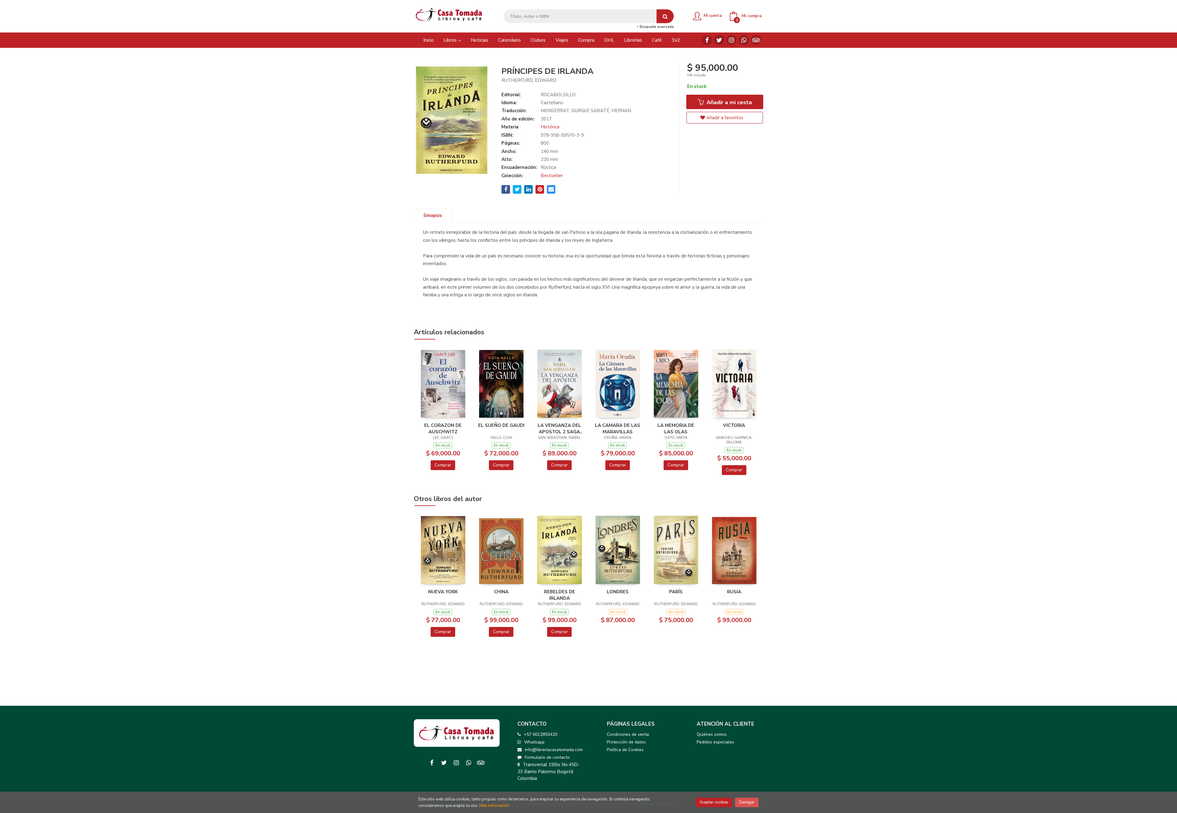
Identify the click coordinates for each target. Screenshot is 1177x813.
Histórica (550, 127)
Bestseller (552, 176)
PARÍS (676, 592)
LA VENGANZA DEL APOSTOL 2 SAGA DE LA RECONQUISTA (559, 428)
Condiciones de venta (628, 734)
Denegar (747, 802)
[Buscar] (665, 16)
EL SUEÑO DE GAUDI (501, 425)
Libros (451, 40)
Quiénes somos (712, 734)
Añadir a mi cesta (728, 102)
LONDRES (618, 592)
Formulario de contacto (547, 757)
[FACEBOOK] (707, 40)
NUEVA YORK (443, 592)
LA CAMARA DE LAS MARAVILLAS (617, 428)
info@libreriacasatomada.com (554, 750)
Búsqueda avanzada (656, 27)
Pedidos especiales (715, 742)
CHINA (501, 592)
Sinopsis (432, 215)
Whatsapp (534, 742)
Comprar (443, 465)
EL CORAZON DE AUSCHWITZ (443, 428)
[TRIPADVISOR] (756, 40)
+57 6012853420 (540, 734)
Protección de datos (626, 742)
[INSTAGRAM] (731, 40)
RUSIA (734, 592)
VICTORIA (734, 425)
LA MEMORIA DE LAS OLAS (675, 428)
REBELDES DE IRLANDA (559, 595)
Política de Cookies (625, 750)
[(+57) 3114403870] (744, 40)
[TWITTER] (719, 40)
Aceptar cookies (713, 802)
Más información (494, 805)
